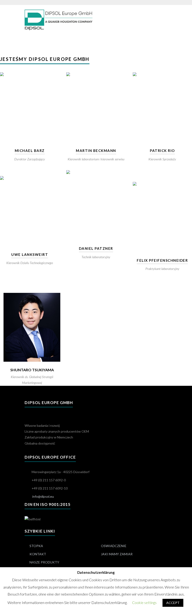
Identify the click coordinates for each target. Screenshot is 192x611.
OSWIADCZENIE (113, 546)
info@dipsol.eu (43, 496)
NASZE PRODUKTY (44, 562)
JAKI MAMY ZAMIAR (117, 554)
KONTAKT (38, 554)
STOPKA (36, 546)
